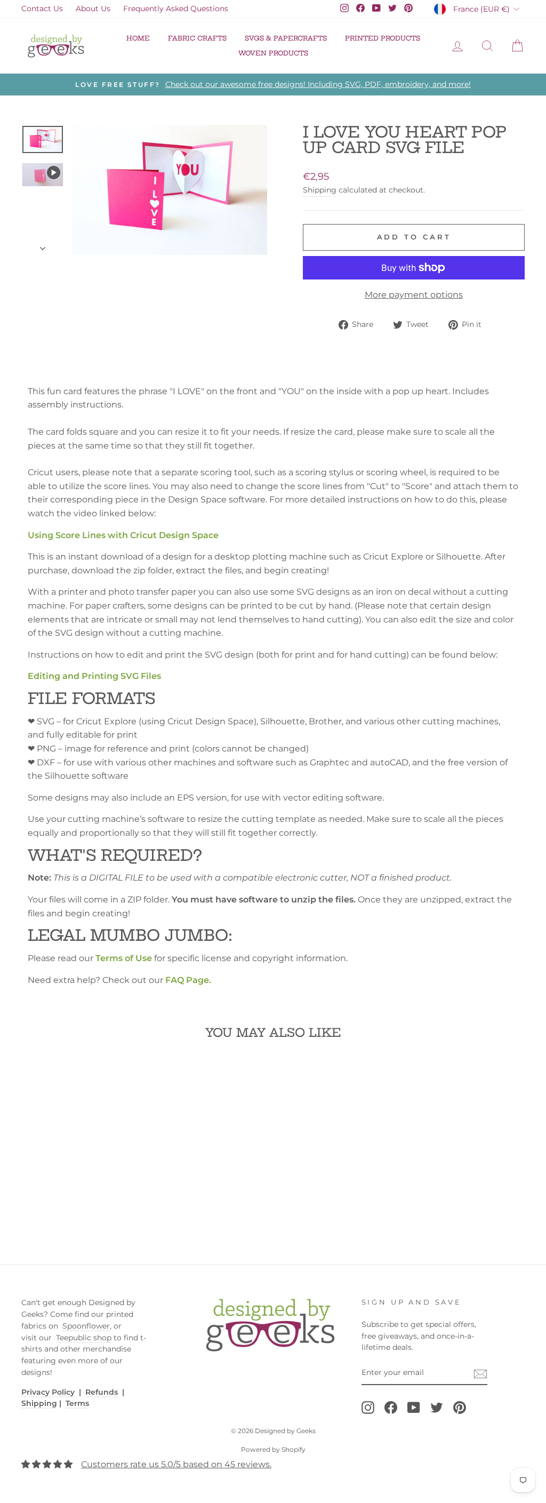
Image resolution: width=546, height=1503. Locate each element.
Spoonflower (86, 1326)
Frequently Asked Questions (175, 8)
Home (138, 38)
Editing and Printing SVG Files (94, 676)
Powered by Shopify (273, 1449)
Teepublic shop (83, 1337)
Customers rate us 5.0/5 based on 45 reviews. (176, 1464)
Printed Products (382, 38)
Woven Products (273, 53)
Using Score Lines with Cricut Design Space (123, 535)
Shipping (319, 190)
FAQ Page (187, 980)
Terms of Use (123, 958)
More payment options (414, 295)
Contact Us (42, 8)
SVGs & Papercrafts (286, 38)
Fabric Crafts (197, 38)
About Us (93, 8)
